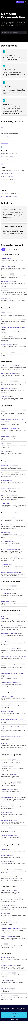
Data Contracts (4, 495)
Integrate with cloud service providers (9, 159)
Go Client (3, 980)
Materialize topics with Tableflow (7, 176)
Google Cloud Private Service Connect (10, 719)
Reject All (14, 1016)
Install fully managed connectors (7, 156)
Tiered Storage (4, 336)
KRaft (2, 290)
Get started (20, 1)
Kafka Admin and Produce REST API (9, 898)
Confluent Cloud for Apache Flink (9, 365)
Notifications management (7, 835)
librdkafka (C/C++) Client (7, 965)
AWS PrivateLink (5, 704)
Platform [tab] (15, 249)
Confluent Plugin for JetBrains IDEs (9, 928)
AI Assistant (4, 532)
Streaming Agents (5, 524)
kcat (2, 944)
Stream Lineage (5, 480)
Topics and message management (9, 319)
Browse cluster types (5, 136)
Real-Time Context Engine (7, 557)
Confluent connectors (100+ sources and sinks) (12, 419)
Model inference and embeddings (9, 549)
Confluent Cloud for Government (9, 682)
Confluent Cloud (5, 258)
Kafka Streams (4, 388)
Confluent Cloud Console (7, 774)
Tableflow (3, 503)
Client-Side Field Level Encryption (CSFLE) (11, 664)
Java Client (3, 957)
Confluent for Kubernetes (7, 789)
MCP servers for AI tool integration (9, 572)
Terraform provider (5, 805)
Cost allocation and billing (7, 820)
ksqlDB (2, 396)
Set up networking (5, 143)
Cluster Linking (4, 586)
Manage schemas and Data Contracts (9, 196)
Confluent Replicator (6, 436)
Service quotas (4, 828)
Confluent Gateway (5, 743)
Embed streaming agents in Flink (7, 179)
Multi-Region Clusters (6, 593)
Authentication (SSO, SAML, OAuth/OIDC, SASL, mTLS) (12, 615)
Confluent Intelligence (6, 517)
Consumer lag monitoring (7, 869)
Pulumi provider (5, 812)
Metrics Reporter (5, 861)
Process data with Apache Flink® (8, 173)
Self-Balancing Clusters (6, 344)
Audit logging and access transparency (10, 673)
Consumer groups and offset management (11, 327)
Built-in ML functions (6, 541)
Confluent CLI (4, 759)
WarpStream (4, 298)
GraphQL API (4, 921)
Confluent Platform (5, 266)
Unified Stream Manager (7, 782)
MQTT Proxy (4, 451)
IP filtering (3, 641)
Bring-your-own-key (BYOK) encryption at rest (12, 656)
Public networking (5, 696)
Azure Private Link (5, 711)
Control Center (4, 766)
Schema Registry (5, 465)
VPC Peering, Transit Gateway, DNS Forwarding (12, 726)
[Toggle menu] (2, 2)
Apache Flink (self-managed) (8, 373)
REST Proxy (3, 443)
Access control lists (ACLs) (7, 633)
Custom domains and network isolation (10, 736)
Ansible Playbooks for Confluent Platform (11, 797)
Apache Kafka (4, 281)
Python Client (4, 973)
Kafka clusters (4, 312)
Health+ (3, 849)
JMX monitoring (5, 855)
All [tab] (3, 249)
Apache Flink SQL (5, 381)
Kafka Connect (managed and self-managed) (12, 410)
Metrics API (3, 913)
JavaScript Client (5, 995)
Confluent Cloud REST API (7, 890)
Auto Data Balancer (5, 352)
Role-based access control (7, 625)
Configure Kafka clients (6, 139)
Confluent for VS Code (6, 936)
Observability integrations (7, 876)
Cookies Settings (14, 1019)
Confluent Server (5, 274)
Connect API (4, 905)
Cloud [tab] (8, 249)
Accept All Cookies (14, 1013)
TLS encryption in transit (7, 648)
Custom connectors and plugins (8, 428)
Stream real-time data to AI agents (8, 182)
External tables (4, 564)
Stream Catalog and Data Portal (8, 488)
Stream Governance (6, 472)
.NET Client (3, 988)
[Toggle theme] (26, 2)
